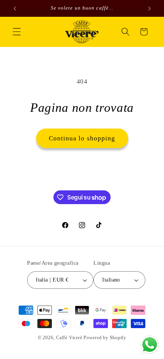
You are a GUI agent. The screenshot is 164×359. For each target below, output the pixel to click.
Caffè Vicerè (69, 337)
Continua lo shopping (82, 138)
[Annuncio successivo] (149, 8)
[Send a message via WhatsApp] (149, 344)
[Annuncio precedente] (14, 8)
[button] (17, 32)
